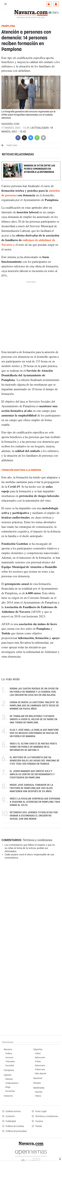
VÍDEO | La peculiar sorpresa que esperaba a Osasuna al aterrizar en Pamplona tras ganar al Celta (35, 802)
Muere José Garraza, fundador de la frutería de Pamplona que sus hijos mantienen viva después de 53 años (31, 788)
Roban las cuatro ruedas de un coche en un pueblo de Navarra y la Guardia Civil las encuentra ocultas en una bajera (34, 691)
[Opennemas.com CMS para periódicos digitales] (31, 1155)
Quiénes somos (13, 1111)
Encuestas (10, 1091)
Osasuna (8, 1095)
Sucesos (9, 1057)
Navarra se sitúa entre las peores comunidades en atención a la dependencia (39, 168)
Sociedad (9, 1065)
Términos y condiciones (37, 840)
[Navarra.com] (31, 12)
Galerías (38, 1092)
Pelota (38, 1061)
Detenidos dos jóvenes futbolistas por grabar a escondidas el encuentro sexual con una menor (34, 815)
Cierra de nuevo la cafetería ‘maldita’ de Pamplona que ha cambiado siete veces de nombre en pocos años (34, 705)
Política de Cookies (15, 1126)
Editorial (9, 1079)
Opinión (7, 1075)
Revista (37, 1083)
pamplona (11, 145)
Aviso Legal (40, 1111)
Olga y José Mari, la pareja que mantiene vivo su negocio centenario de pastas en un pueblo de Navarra (34, 733)
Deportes (37, 1049)
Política (8, 1053)
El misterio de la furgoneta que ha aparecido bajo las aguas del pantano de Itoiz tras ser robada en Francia (34, 760)
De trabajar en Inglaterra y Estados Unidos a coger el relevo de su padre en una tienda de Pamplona (33, 719)
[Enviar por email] (43, 137)
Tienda (38, 1126)
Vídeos (38, 1096)
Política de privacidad (16, 1131)
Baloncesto (40, 1057)
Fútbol (38, 1053)
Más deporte (40, 1073)
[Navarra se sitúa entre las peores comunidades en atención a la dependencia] (31, 163)
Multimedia (38, 1087)
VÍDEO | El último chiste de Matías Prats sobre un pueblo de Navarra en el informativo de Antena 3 (33, 747)
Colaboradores (11, 1083)
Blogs (7, 1087)
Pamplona (9, 1070)
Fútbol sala (40, 1069)
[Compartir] (18, 137)
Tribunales (10, 1061)
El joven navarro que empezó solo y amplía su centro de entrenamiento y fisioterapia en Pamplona (32, 774)
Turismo (39, 1121)
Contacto (10, 1116)
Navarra (8, 1049)
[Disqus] (30, 906)
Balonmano (40, 1065)
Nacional (37, 1078)
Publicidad (11, 1121)
